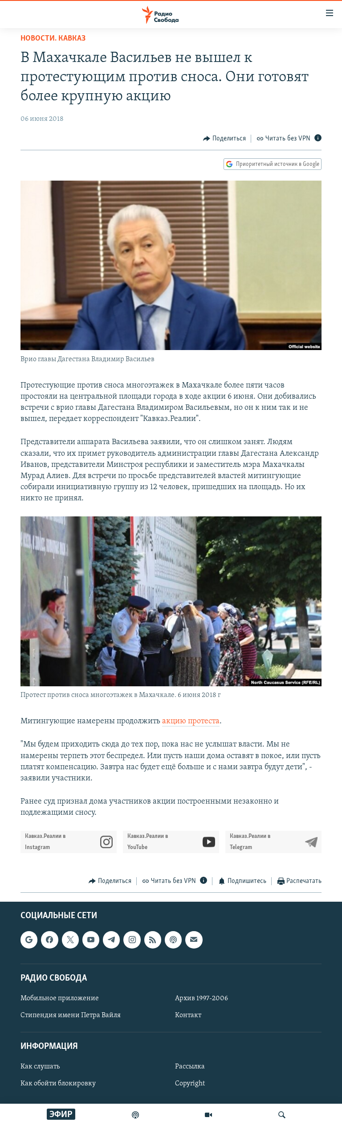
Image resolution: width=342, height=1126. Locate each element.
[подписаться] (193, 939)
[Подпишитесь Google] (28, 939)
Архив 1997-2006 (201, 998)
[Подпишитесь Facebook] (49, 939)
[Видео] (208, 1115)
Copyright (190, 1083)
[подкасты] (135, 1115)
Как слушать (40, 1066)
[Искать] (282, 1115)
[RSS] (152, 939)
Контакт (188, 1015)
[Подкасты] (173, 939)
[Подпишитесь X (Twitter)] (70, 939)
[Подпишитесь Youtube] (90, 939)
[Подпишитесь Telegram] (111, 939)
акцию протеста (191, 722)
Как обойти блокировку (58, 1083)
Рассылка (190, 1066)
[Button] (224, 138)
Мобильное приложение (59, 998)
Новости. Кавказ (53, 39)
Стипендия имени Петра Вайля (70, 1015)
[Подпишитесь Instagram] (131, 939)
